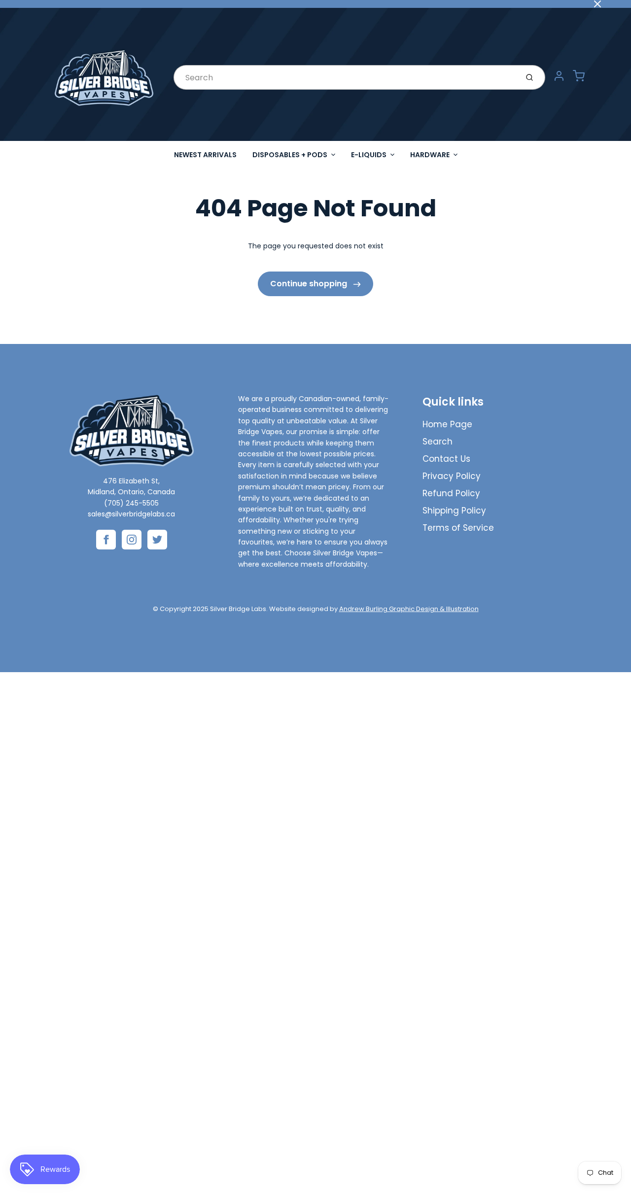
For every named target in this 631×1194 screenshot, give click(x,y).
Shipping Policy (454, 510)
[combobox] (345, 77)
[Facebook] (106, 539)
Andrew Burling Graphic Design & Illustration (409, 609)
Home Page (447, 424)
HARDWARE (430, 155)
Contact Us (446, 459)
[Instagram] (131, 539)
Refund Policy (451, 493)
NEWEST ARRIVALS (205, 155)
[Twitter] (157, 539)
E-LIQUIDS (368, 155)
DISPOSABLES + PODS (289, 155)
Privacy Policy (451, 476)
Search (437, 441)
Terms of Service (458, 528)
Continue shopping (309, 283)
